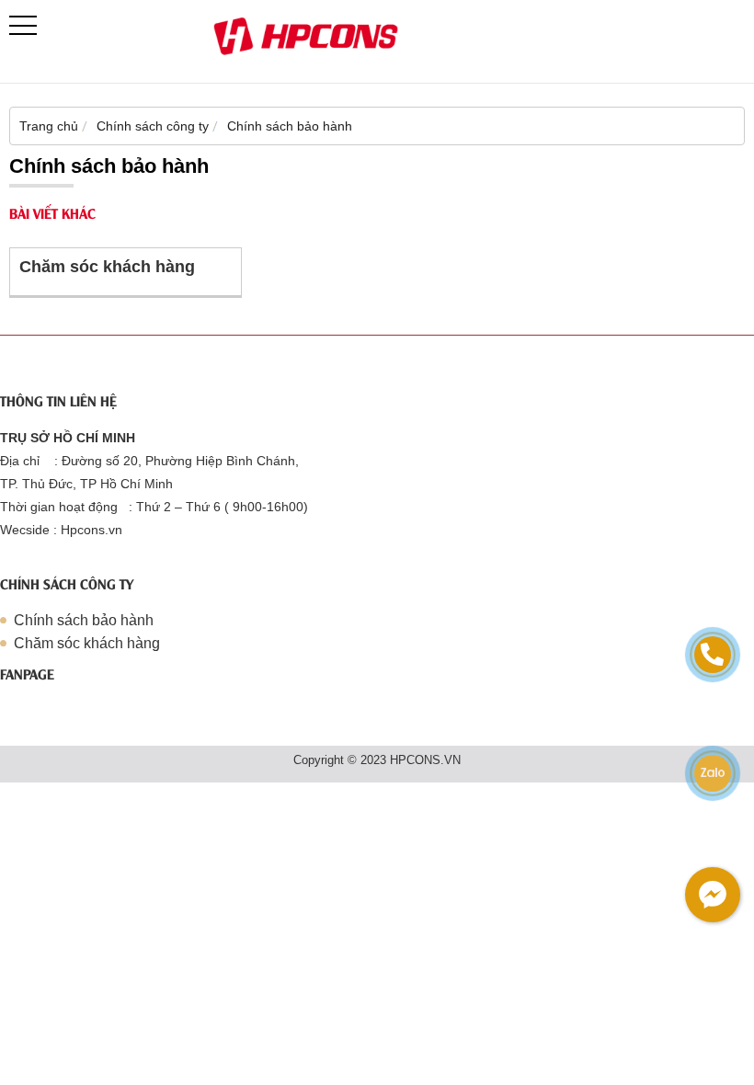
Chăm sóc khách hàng (107, 266)
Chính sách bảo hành (84, 620)
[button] (23, 25)
